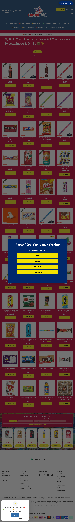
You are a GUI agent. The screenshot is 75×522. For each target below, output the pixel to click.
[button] (66, 3)
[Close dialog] (65, 240)
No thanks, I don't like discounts (37, 278)
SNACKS (37, 267)
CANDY (37, 256)
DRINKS (37, 261)
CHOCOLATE (37, 272)
